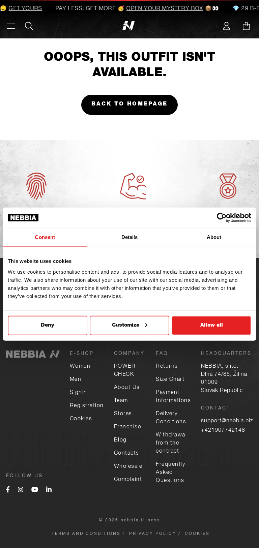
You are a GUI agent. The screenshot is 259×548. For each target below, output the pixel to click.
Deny (47, 325)
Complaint (128, 480)
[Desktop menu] (11, 26)
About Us (127, 388)
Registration (87, 406)
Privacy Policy (152, 534)
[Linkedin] (49, 490)
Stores (123, 414)
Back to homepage (129, 104)
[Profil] (226, 26)
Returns (167, 366)
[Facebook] (8, 490)
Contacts (126, 453)
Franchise (127, 427)
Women (80, 366)
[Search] (29, 26)
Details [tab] (129, 237)
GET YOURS (22, 9)
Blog (120, 440)
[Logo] (44, 26)
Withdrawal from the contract (171, 443)
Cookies (81, 419)
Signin (78, 393)
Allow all (211, 325)
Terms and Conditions (86, 534)
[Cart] (246, 26)
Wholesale (128, 466)
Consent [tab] (45, 237)
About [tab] (214, 237)
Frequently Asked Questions (170, 473)
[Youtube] (34, 490)
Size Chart (170, 380)
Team (121, 401)
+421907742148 (223, 430)
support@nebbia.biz (227, 421)
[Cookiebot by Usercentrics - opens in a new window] (221, 218)
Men (76, 380)
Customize (125, 325)
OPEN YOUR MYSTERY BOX (161, 9)
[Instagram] (20, 490)
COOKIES (197, 534)
